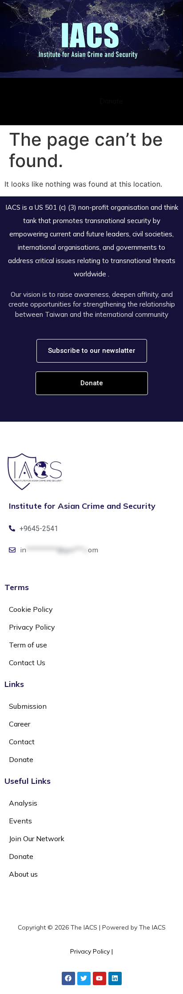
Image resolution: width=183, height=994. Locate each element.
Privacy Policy (32, 627)
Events (20, 820)
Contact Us (27, 662)
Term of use (28, 644)
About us (23, 874)
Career (56, 101)
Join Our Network (36, 838)
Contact (83, 101)
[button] (170, 101)
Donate (111, 101)
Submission (24, 101)
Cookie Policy (31, 609)
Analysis (23, 802)
